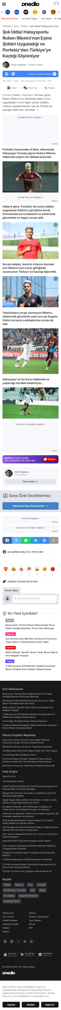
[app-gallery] (46, 954)
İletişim (6, 931)
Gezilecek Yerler (12, 901)
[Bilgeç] (53, 12)
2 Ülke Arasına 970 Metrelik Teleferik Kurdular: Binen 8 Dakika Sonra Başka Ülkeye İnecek (30, 667)
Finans (10, 620)
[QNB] (35, 12)
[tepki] (6, 569)
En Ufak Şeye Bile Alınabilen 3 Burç (19, 754)
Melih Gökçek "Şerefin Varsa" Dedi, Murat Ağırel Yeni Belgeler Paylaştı (31, 654)
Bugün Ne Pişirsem (28, 895)
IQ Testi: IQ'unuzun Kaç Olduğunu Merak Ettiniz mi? (27, 871)
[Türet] (44, 12)
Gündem (10, 647)
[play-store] (28, 954)
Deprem (19, 884)
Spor (16, 26)
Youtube (41, 884)
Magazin (11, 634)
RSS (31, 928)
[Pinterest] (31, 941)
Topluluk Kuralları (11, 924)
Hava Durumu (9, 776)
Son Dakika (9, 895)
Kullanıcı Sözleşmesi (39, 916)
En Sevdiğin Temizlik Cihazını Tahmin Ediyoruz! (25, 721)
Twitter (7, 884)
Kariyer (32, 913)
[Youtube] (25, 941)
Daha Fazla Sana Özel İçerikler (29, 506)
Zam (30, 884)
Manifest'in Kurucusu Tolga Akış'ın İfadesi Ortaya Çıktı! (29, 765)
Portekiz (7, 94)
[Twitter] (18, 941)
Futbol (24, 26)
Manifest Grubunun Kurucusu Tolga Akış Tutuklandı (27, 746)
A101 (32, 890)
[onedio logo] (29, 973)
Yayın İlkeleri (35, 920)
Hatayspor (27, 94)
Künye (32, 924)
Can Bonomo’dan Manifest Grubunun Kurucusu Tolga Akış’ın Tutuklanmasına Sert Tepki (31, 640)
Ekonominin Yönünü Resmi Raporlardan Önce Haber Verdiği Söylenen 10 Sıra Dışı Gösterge (30, 627)
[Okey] (17, 12)
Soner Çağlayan (27, 64)
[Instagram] (5, 941)
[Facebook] (11, 941)
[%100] (26, 12)
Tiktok (42, 890)
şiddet (47, 98)
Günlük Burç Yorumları (14, 890)
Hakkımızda (8, 913)
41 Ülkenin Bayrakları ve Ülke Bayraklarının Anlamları (27, 859)
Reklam (6, 928)
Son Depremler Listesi (13, 781)
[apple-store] (11, 954)
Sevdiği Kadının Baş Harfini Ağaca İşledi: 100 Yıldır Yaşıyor (30, 750)
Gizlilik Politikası (10, 920)
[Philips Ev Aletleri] (8, 12)
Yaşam (10, 661)
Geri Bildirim (8, 916)
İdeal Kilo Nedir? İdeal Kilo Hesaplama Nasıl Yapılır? (27, 841)
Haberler (7, 26)
